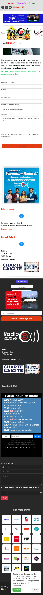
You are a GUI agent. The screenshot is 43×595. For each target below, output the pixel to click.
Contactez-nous (6, 229)
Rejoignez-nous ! (8, 209)
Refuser (35, 589)
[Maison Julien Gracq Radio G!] (36, 539)
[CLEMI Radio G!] (26, 558)
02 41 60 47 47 (18, 7)
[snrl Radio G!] (26, 529)
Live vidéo (22, 3)
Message (5, 114)
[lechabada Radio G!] (16, 539)
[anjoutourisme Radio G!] (16, 558)
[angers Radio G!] (26, 519)
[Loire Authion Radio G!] (6, 568)
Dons (12, 3)
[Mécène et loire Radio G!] (16, 519)
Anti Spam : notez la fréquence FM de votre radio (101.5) (19, 135)
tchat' (32, 3)
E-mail (4, 90)
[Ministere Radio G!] (6, 529)
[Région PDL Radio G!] (36, 519)
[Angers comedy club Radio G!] (26, 568)
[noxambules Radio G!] (6, 558)
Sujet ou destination (10, 105)
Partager (22, 281)
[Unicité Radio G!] (16, 548)
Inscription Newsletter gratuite (21, 319)
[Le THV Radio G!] (26, 539)
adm (4, 589)
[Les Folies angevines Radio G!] (36, 558)
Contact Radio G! (8, 236)
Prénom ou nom (8, 82)
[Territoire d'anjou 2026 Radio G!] (6, 519)
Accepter (17, 589)
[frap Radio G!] (36, 529)
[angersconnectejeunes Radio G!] (6, 548)
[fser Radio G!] (16, 529)
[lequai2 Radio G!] (6, 539)
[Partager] (21, 216)
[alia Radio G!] (26, 548)
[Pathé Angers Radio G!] (16, 568)
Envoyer (4, 498)
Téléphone (5, 97)
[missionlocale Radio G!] (36, 548)
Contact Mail (13, 386)
